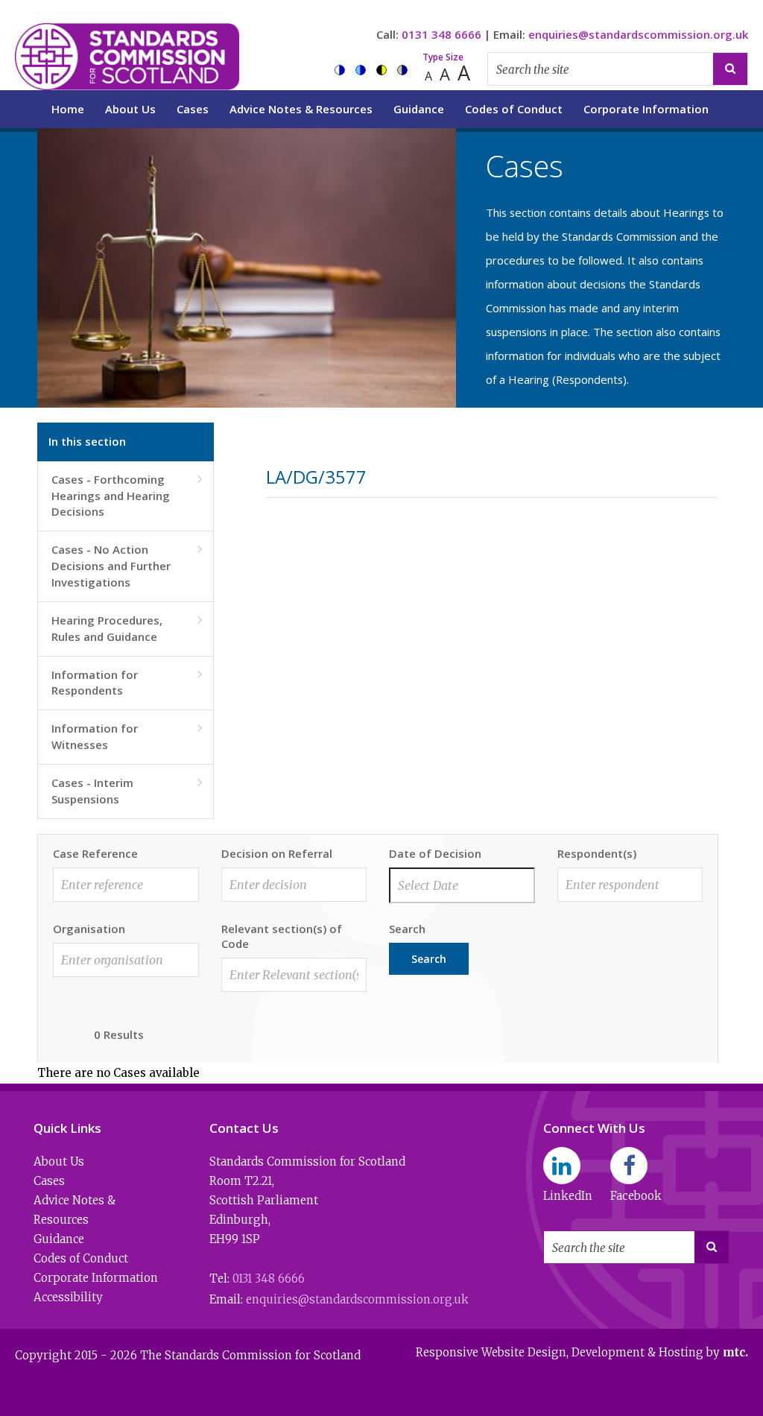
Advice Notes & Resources (301, 108)
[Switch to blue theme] (360, 70)
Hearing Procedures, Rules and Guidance (126, 628)
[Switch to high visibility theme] (381, 70)
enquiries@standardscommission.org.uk (638, 34)
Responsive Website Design (491, 1352)
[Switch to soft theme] (402, 70)
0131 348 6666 (441, 34)
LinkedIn (567, 1196)
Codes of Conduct (514, 108)
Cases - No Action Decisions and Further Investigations (126, 566)
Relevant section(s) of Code (281, 936)
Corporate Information (646, 108)
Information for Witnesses (126, 736)
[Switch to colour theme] (340, 70)
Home (67, 108)
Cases (193, 108)
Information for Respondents (126, 682)
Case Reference (95, 853)
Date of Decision (435, 853)
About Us (130, 108)
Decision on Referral (276, 853)
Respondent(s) (596, 853)
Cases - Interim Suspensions (126, 790)
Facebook (636, 1196)
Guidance (418, 108)
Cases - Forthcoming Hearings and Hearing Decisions (126, 495)
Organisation (89, 928)
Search (407, 928)
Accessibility (68, 1297)
